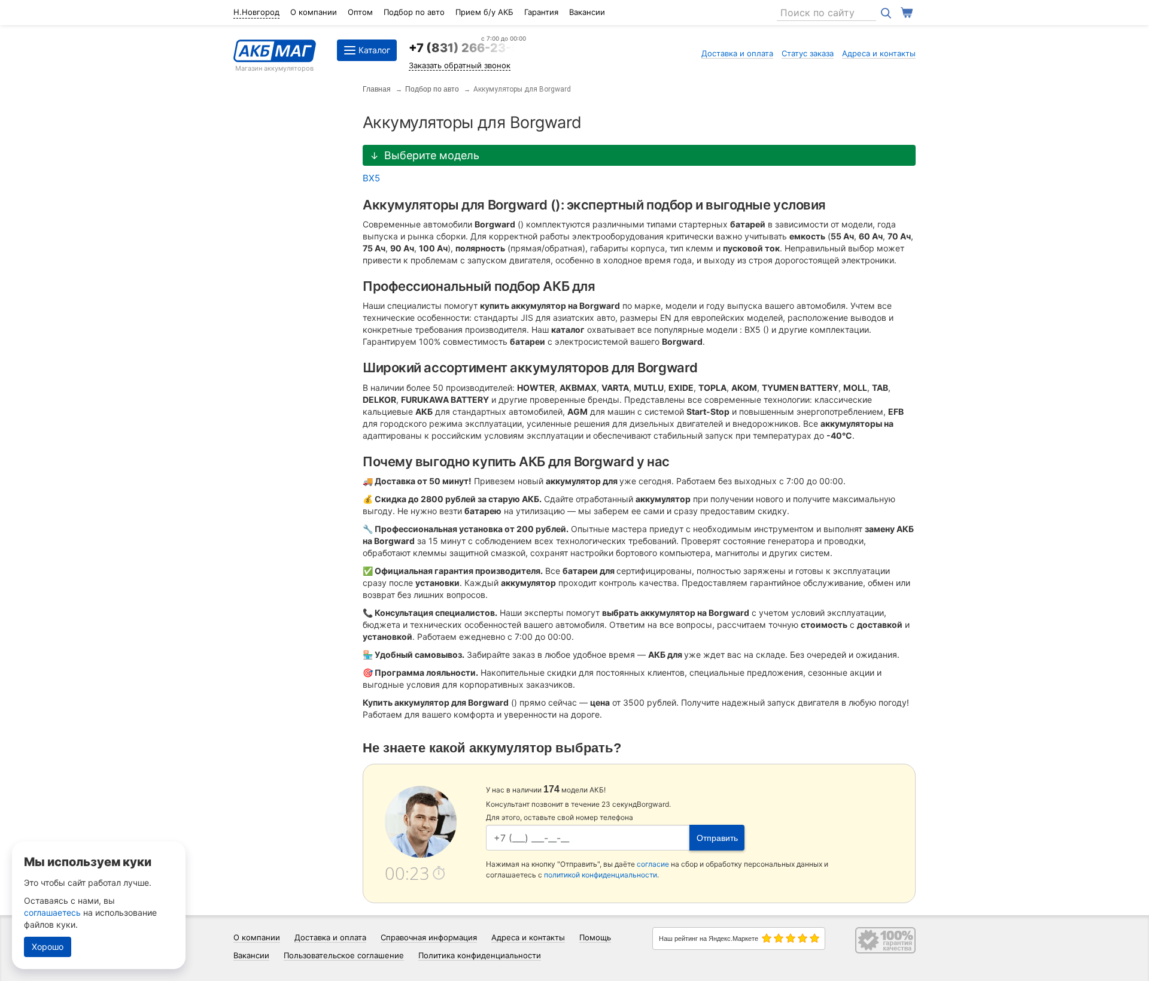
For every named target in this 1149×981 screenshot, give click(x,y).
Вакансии (587, 12)
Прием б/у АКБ (484, 12)
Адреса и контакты (879, 53)
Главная (377, 89)
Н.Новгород (256, 12)
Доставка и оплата (737, 53)
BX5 (371, 178)
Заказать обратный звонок (459, 65)
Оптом (360, 12)
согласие (653, 863)
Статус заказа (808, 53)
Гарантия (541, 12)
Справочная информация (429, 937)
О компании (313, 12)
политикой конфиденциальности (600, 874)
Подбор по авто (414, 12)
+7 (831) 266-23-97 (467, 48)
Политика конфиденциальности (479, 955)
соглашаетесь (52, 912)
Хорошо (47, 946)
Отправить (717, 838)
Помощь (595, 937)
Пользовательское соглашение (344, 955)
